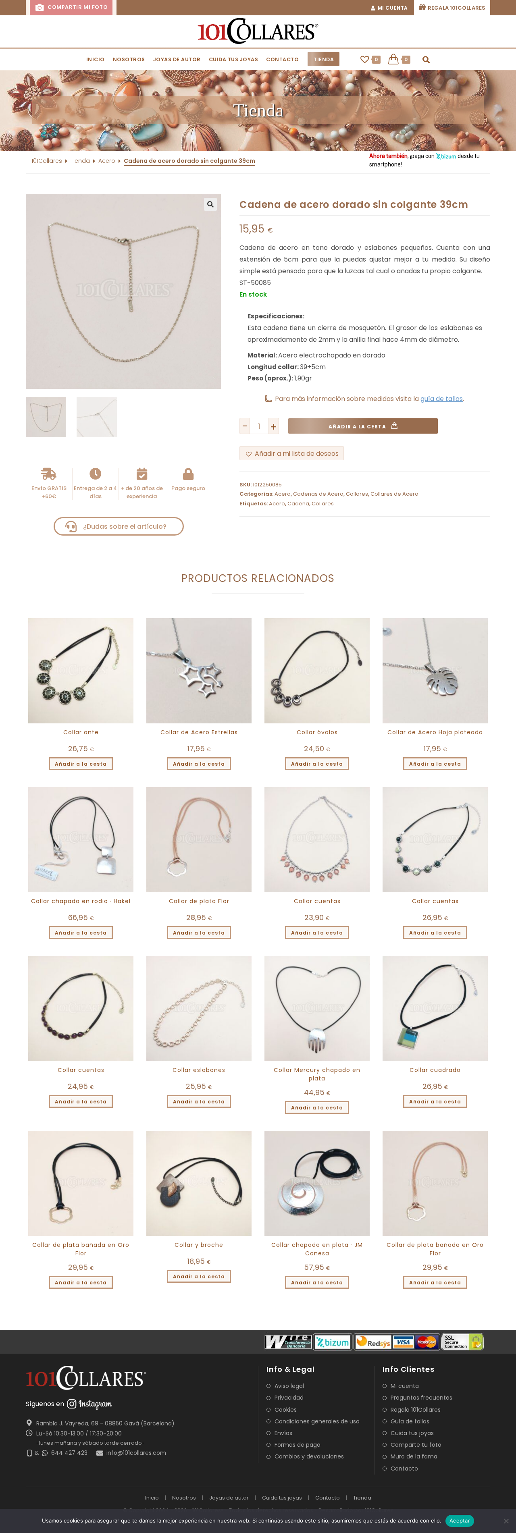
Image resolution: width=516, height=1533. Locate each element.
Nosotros (184, 1498)
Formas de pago (297, 1445)
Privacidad (289, 1398)
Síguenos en (45, 1403)
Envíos (283, 1433)
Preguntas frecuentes (421, 1398)
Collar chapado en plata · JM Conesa (317, 1249)
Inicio (152, 1498)
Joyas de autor (229, 1498)
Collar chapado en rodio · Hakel (81, 901)
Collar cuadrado (435, 1070)
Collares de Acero (394, 494)
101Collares (46, 161)
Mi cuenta (405, 1386)
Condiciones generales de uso (317, 1421)
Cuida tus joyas (412, 1433)
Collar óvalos (317, 732)
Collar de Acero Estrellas (199, 732)
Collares (357, 494)
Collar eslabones (199, 1070)
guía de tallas (441, 398)
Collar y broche (199, 1245)
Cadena (298, 503)
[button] (258, 110)
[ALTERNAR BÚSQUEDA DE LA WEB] (426, 59)
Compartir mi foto (77, 7)
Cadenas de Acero (318, 494)
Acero (106, 161)
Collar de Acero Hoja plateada (435, 732)
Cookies (286, 1410)
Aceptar (459, 1520)
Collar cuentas (317, 901)
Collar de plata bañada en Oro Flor (80, 1249)
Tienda (80, 161)
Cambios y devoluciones (309, 1456)
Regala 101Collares (416, 1410)
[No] (506, 1521)
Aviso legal (289, 1386)
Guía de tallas (410, 1421)
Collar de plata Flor (199, 901)
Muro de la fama (414, 1456)
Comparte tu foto (416, 1445)
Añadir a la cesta (357, 426)
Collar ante (81, 732)
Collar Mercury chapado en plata (317, 1074)
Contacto (404, 1468)
